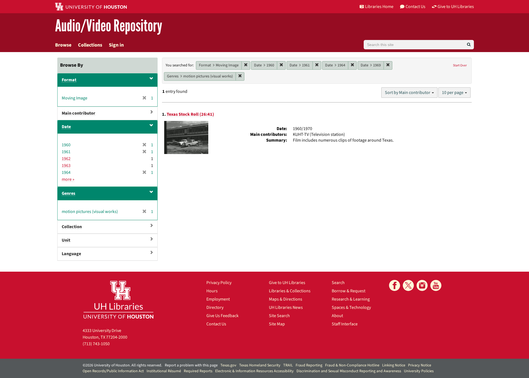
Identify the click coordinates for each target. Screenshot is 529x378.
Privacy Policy (218, 283)
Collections (90, 45)
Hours (212, 291)
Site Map (277, 324)
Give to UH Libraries (287, 283)
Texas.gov (228, 365)
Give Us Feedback (222, 316)
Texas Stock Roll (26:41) (190, 114)
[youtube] (435, 285)
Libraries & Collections (290, 291)
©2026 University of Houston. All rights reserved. (122, 365)
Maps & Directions (285, 299)
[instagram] (422, 285)
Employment (218, 299)
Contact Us (216, 324)
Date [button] (66, 127)
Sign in (116, 45)
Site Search (279, 316)
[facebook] (394, 285)
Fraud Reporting (309, 365)
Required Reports (198, 371)
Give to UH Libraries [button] (456, 7)
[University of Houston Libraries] (118, 299)
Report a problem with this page (191, 365)
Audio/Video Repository (108, 26)
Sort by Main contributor (408, 93)
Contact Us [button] (415, 7)
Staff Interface (345, 324)
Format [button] (69, 80)
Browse (63, 45)
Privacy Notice (419, 365)
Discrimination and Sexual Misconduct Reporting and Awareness (348, 371)
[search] (469, 44)
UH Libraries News (286, 307)
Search (338, 283)
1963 (66, 166)
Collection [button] (72, 227)
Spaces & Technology (351, 307)
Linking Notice (393, 365)
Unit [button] (66, 240)
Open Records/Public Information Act (113, 371)
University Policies (419, 371)
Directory (214, 307)
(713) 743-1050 (96, 344)
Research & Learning (351, 299)
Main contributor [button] (78, 113)
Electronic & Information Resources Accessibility (254, 371)
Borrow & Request (348, 291)
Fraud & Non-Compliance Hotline (352, 365)
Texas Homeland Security (259, 365)
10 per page (453, 93)
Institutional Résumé (164, 371)
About (337, 316)
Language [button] (71, 254)
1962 (66, 159)
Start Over (460, 65)
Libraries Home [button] (379, 7)
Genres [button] (68, 193)
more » (68, 179)
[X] (408, 285)
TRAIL (288, 365)
